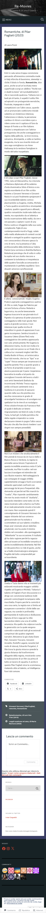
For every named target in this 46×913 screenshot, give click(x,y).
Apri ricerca (42, 19)
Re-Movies (23, 6)
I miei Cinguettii (11, 817)
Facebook (9, 799)
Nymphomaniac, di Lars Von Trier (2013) (20, 716)
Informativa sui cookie (14, 903)
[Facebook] (4, 849)
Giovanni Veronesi (16, 706)
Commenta (31, 762)
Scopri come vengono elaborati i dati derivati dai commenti (21, 774)
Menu (8, 20)
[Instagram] (8, 849)
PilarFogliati (30, 706)
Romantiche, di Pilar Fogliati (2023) (17, 33)
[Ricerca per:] (23, 788)
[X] (13, 849)
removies (12, 709)
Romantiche (22, 709)
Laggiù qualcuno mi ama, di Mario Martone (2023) (22, 722)
